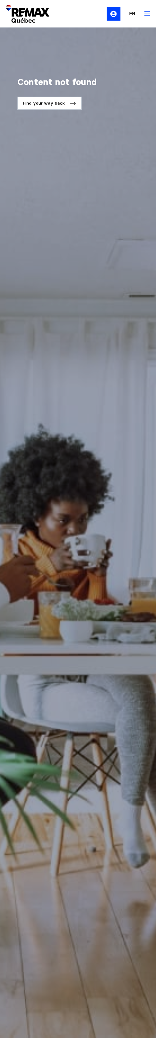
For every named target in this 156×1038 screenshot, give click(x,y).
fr (132, 13)
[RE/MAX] (23, 14)
